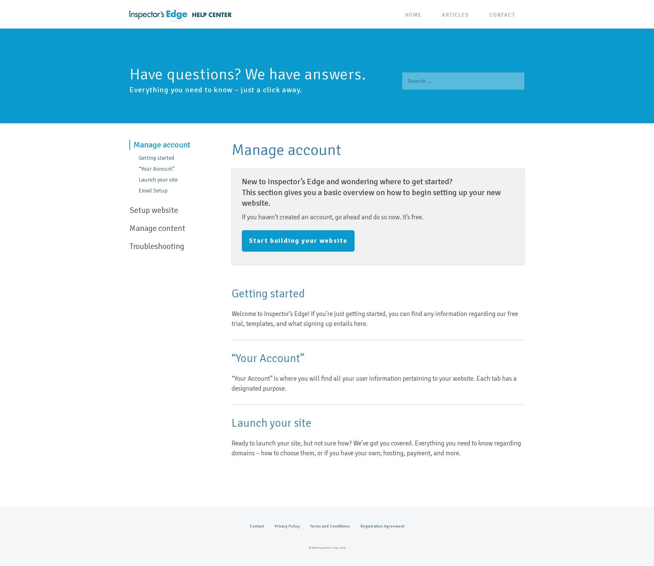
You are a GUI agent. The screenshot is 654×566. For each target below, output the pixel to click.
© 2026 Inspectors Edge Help (327, 547)
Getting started (156, 158)
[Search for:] (463, 81)
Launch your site (158, 179)
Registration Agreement (382, 526)
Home (413, 15)
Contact (502, 15)
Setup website (153, 210)
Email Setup (153, 190)
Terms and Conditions (330, 526)
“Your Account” (157, 169)
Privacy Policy (287, 526)
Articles (455, 15)
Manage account (162, 145)
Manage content (157, 228)
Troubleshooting (156, 246)
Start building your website (298, 241)
